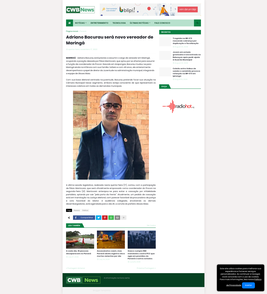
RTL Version (196, 290)
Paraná (83, 31)
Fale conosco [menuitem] (162, 23)
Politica (85, 210)
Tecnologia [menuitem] (119, 23)
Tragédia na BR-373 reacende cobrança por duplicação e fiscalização (186, 41)
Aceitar (248, 285)
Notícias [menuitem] (80, 23)
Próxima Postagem (145, 268)
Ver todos (151, 225)
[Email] (117, 217)
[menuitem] (69, 22)
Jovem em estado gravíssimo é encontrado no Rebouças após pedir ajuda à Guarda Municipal (187, 56)
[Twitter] (98, 217)
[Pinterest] (105, 217)
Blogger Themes (84, 290)
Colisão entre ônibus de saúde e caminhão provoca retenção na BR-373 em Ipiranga (186, 72)
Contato (184, 290)
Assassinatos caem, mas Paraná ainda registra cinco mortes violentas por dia (111, 253)
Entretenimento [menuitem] (99, 23)
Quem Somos (170, 290)
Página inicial (72, 31)
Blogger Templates (102, 290)
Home (158, 290)
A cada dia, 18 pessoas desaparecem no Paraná (78, 252)
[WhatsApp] (111, 217)
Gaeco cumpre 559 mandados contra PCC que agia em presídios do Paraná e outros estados (141, 255)
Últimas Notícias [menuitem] (139, 23)
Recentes (165, 32)
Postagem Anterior (76, 268)
